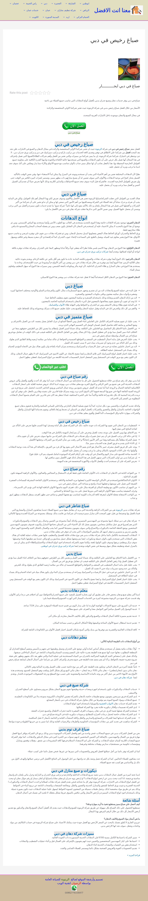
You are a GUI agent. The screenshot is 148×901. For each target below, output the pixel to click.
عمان (47, 10)
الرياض (86, 10)
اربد (67, 17)
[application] (81, 3)
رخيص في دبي (69, 421)
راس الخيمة (31, 3)
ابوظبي (86, 3)
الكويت (35, 17)
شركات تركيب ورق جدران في (94, 251)
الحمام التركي (82, 17)
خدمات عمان (32, 10)
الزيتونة (98, 149)
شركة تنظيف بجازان (66, 10)
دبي (45, 3)
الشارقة (71, 3)
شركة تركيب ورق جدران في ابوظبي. (57, 546)
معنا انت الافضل (112, 10)
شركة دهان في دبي (123, 677)
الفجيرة (57, 3)
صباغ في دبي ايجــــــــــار (119, 86)
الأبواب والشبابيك (57, 304)
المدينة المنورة (52, 17)
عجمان (16, 3)
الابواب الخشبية (106, 703)
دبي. (79, 251)
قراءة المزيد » (133, 855)
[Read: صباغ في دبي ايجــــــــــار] (129, 69)
